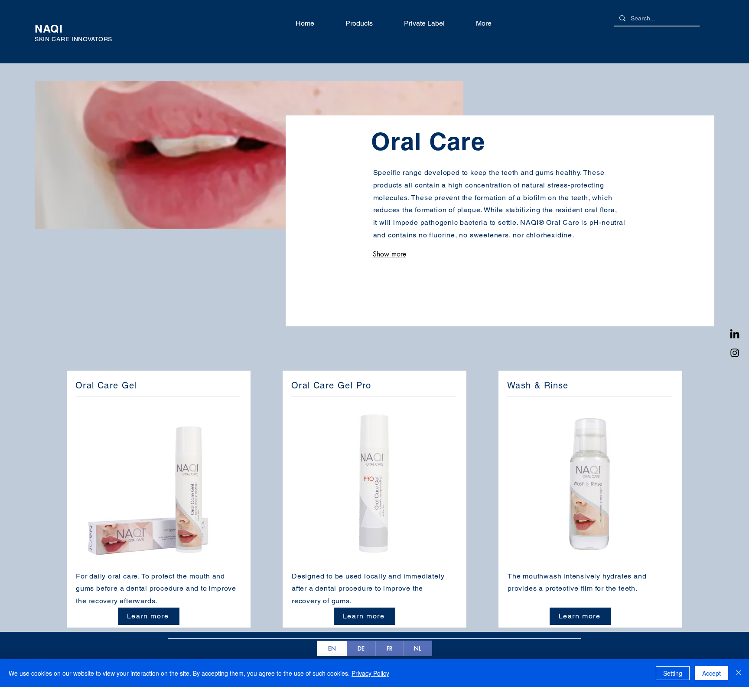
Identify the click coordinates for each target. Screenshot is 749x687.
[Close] (738, 673)
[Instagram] (734, 352)
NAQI (50, 28)
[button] (350, 23)
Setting (672, 673)
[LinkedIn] (734, 334)
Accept (711, 673)
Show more (389, 254)
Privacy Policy (370, 673)
